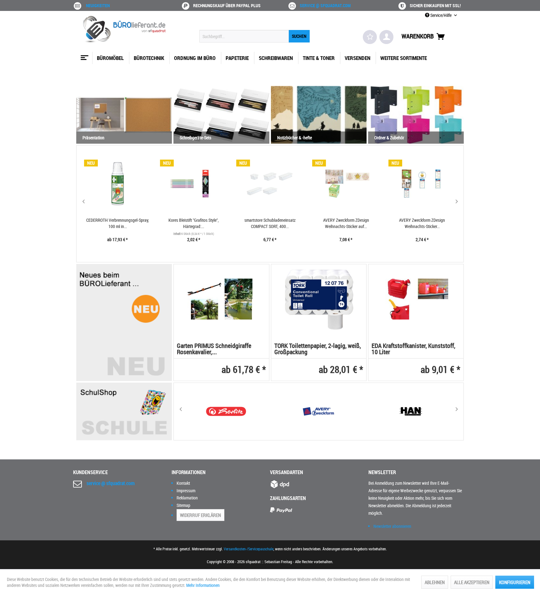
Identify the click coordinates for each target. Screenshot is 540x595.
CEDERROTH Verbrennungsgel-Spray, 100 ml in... (117, 223)
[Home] (83, 55)
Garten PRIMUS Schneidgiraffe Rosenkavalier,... (214, 349)
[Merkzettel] (370, 37)
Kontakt (183, 483)
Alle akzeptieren (471, 582)
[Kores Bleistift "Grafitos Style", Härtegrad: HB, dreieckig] (193, 183)
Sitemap (183, 505)
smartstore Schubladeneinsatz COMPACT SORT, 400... (270, 223)
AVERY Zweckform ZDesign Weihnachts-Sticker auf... (346, 223)
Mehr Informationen (203, 585)
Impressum (186, 490)
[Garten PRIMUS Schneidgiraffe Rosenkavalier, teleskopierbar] (221, 299)
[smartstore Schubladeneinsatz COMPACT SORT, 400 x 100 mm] (270, 183)
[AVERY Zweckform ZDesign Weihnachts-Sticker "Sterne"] (422, 183)
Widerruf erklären (200, 515)
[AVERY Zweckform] (318, 411)
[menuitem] (254, 36)
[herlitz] (226, 411)
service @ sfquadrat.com (325, 5)
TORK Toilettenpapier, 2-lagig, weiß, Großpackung (317, 349)
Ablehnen (435, 582)
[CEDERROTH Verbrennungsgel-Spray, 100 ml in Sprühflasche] (117, 183)
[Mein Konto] (386, 37)
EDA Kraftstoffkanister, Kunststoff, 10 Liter (413, 349)
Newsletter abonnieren (392, 526)
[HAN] (410, 411)
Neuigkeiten (98, 5)
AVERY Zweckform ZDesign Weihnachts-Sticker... (422, 223)
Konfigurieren (514, 582)
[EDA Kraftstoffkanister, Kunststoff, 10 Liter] (415, 299)
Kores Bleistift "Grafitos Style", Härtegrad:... (193, 223)
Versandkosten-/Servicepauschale (248, 548)
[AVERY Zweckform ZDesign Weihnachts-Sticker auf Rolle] (345, 183)
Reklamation (187, 498)
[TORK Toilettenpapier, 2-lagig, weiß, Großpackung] (318, 299)
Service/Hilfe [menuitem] (440, 15)
